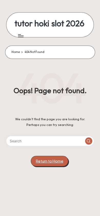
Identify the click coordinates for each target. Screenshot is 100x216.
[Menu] (20, 35)
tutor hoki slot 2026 (49, 23)
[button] (88, 141)
